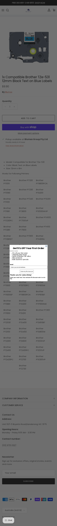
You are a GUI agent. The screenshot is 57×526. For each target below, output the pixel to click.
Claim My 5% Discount (26, 271)
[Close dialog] (46, 246)
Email (11, 264)
